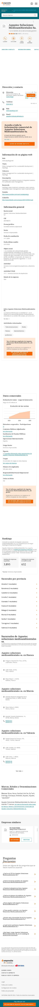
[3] (13, 33)
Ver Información (7, 431)
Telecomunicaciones (11, 327)
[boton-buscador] (35, 15)
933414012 (9, 104)
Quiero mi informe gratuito (19, 144)
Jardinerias (8, 335)
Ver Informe (15, 840)
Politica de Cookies (7, 985)
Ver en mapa (31, 95)
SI (3, 426)
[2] (11, 33)
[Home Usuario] (31, 3)
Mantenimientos (19, 331)
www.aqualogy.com (12, 110)
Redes (24, 327)
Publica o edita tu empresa (10, 975)
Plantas (7, 331)
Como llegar (9, 97)
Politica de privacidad (7, 991)
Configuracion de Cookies (9, 988)
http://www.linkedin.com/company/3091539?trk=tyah (17, 200)
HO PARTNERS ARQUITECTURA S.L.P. (18, 828)
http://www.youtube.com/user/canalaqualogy (15, 194)
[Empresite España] (6, 3)
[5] (17, 33)
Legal (3, 982)
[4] (15, 33)
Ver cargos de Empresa (10, 463)
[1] (10, 33)
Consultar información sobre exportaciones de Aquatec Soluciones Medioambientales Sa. (17, 454)
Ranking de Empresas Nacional (23, 549)
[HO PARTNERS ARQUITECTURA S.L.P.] (5, 829)
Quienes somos (6, 970)
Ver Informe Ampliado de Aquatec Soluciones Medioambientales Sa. (19, 353)
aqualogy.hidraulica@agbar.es (15, 116)
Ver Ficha (26, 840)
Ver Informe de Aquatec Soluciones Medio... (19, 1004)
